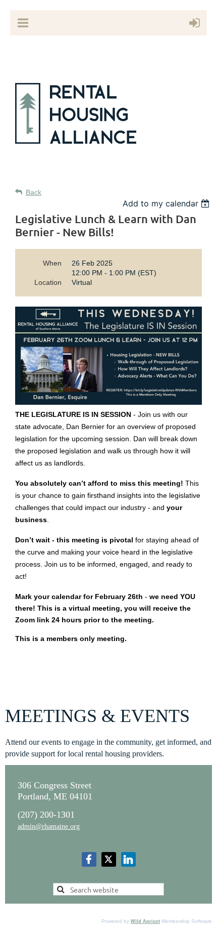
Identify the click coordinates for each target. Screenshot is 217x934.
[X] (108, 859)
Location (48, 282)
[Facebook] (89, 859)
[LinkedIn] (128, 859)
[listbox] (167, 203)
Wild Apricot (145, 921)
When (52, 263)
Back (33, 192)
